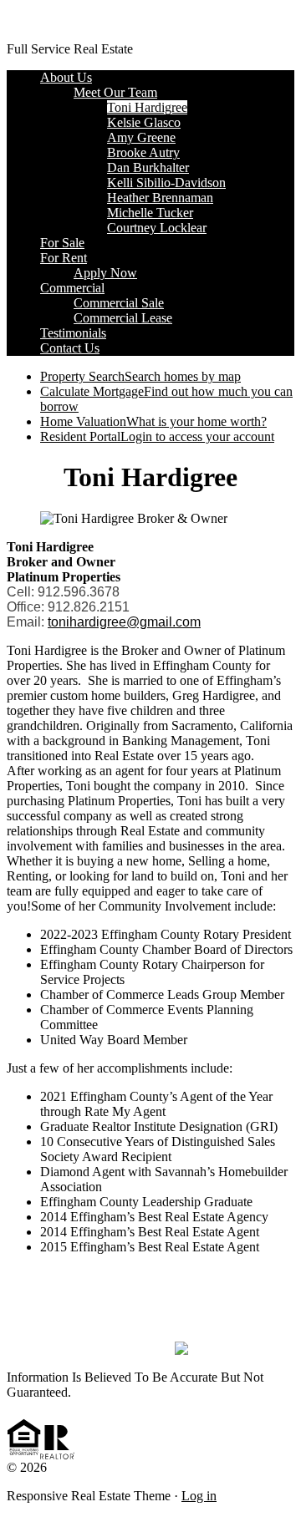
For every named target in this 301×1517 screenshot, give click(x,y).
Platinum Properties (58, 20)
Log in (199, 1496)
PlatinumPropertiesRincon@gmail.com (150, 1305)
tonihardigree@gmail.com (124, 622)
